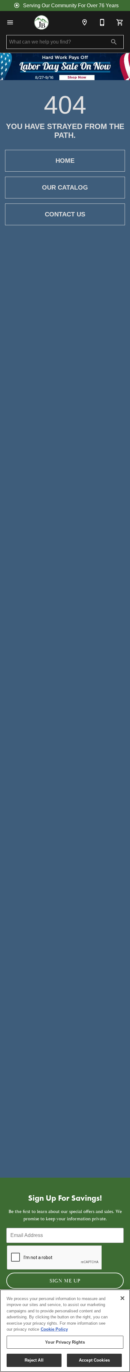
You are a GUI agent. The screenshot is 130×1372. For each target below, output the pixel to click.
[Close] (122, 1298)
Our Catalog (65, 187)
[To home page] (41, 22)
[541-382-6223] (102, 22)
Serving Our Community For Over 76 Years (71, 5)
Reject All (34, 1360)
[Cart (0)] (119, 22)
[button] (10, 22)
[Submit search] (114, 42)
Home (65, 160)
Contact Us (65, 214)
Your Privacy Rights (65, 1342)
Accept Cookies (94, 1360)
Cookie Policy (54, 1329)
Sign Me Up (65, 1281)
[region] (65, 1330)
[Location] (84, 22)
